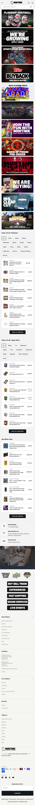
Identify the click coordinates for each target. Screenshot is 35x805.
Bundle (26, 246)
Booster (22, 242)
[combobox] (17, 7)
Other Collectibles (23, 354)
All (3, 238)
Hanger (5, 349)
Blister (19, 246)
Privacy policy (12, 799)
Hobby (4, 246)
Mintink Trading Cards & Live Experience (17, 753)
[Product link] (17, 263)
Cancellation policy (23, 801)
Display (14, 242)
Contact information (12, 801)
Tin (16, 345)
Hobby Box (19, 349)
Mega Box (12, 354)
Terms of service (21, 799)
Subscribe (17, 793)
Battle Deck (6, 242)
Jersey (4, 358)
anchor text (5, 28)
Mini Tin (15, 251)
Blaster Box (23, 345)
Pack (11, 349)
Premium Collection (25, 251)
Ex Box (10, 238)
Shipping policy (29, 799)
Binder (17, 238)
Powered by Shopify (6, 755)
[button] (2, 3)
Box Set (5, 255)
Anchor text (5, 10)
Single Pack (6, 251)
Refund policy (5, 799)
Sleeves (29, 242)
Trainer (12, 246)
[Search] (31, 7)
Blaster (24, 238)
